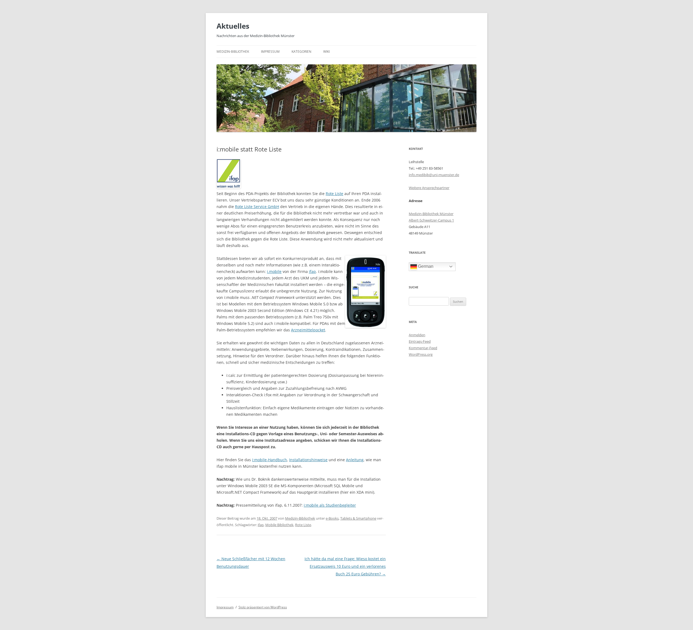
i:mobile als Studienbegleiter (330, 505)
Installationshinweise (308, 459)
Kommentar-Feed (423, 347)
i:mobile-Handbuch (269, 459)
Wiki (326, 51)
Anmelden (417, 334)
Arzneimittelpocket (308, 329)
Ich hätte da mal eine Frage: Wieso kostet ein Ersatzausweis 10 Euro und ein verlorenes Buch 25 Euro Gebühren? (345, 566)
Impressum (270, 51)
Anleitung (355, 459)
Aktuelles (233, 26)
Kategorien (301, 51)
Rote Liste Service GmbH (257, 206)
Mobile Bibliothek (279, 524)
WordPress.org (421, 354)
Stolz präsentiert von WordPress (262, 607)
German (425, 266)
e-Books (332, 518)
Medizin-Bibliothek (233, 51)
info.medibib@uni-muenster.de (434, 174)
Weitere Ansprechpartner (429, 187)
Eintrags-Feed (420, 341)
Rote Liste (334, 193)
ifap (312, 271)
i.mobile (274, 271)
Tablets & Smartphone (358, 518)
